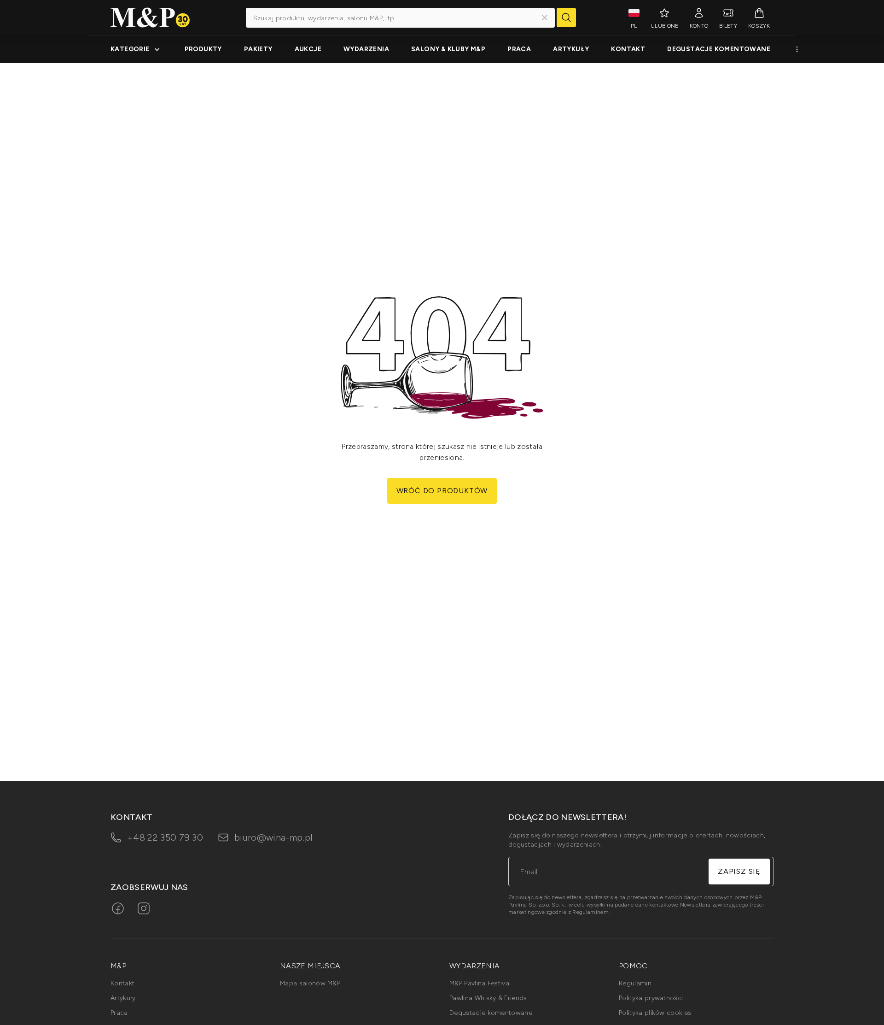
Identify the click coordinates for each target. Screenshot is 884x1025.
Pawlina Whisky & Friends (488, 998)
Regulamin (635, 983)
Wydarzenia (366, 49)
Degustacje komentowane (718, 49)
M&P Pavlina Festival (480, 983)
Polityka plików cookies (655, 1013)
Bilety (728, 26)
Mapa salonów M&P (310, 983)
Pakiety (258, 49)
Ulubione (665, 26)
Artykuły (571, 49)
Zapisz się (739, 871)
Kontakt (628, 49)
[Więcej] (797, 49)
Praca (519, 49)
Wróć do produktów (442, 490)
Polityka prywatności (651, 998)
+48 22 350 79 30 (165, 837)
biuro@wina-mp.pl (273, 837)
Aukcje (308, 49)
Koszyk (759, 26)
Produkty (203, 49)
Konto (699, 26)
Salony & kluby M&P (448, 49)
